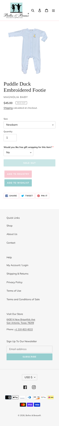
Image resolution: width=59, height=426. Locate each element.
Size (6, 118)
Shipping (8, 107)
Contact (11, 242)
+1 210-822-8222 (23, 329)
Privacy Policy (14, 282)
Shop (9, 225)
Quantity (8, 131)
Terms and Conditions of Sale (23, 299)
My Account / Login (17, 265)
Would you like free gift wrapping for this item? (28, 147)
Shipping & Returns (17, 273)
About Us (12, 234)
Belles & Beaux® (33, 415)
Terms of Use (14, 290)
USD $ (28, 377)
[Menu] (53, 10)
